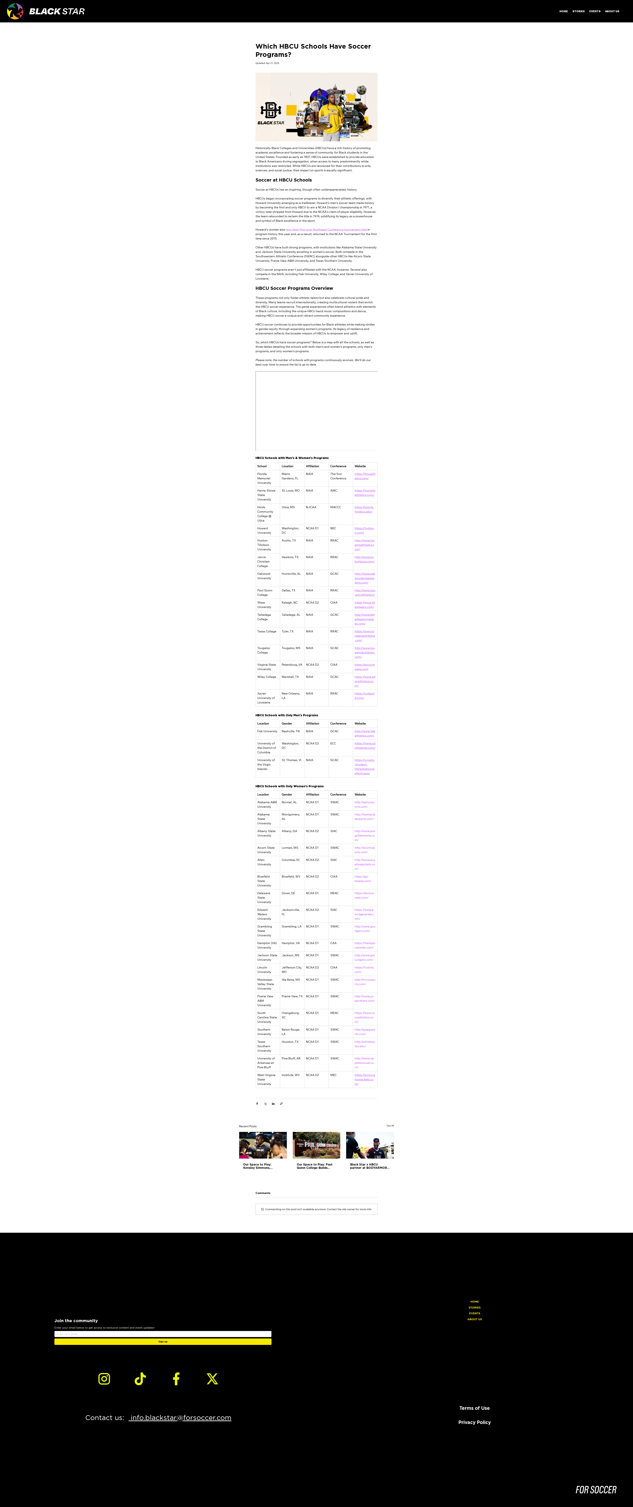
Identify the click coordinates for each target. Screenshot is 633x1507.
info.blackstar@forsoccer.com (180, 1417)
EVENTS (474, 1313)
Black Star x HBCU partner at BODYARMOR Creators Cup (368, 1166)
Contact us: (107, 1417)
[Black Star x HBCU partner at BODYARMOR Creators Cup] (370, 1145)
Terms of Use (474, 1408)
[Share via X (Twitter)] (265, 1103)
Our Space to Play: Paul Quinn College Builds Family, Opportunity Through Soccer (314, 1166)
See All (390, 1125)
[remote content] (316, 411)
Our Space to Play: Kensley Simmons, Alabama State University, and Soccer (262, 1166)
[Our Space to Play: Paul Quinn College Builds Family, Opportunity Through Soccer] (316, 1145)
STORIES (475, 1307)
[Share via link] (281, 1103)
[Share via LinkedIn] (273, 1103)
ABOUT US (474, 1319)
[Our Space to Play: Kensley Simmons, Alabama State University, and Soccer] (263, 1145)
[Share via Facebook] (257, 1103)
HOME (474, 1301)
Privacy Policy (474, 1422)
